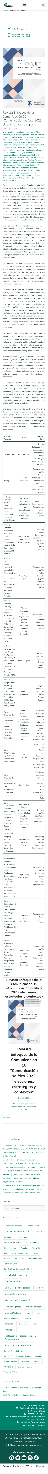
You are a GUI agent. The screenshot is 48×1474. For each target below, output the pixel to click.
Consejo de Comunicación (17, 1231)
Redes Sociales (24, 170)
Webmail (30, 1466)
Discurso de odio (9, 142)
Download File (24, 1103)
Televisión (37, 1361)
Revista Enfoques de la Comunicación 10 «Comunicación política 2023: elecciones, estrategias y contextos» (22, 120)
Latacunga (7, 155)
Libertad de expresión (21, 155)
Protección (10, 1329)
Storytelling (26, 175)
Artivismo (6, 135)
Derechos (23, 1237)
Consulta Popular (37, 135)
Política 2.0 (34, 165)
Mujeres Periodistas (11, 1318)
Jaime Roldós (31, 152)
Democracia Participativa (29, 140)
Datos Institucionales (13, 1466)
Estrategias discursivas (22, 147)
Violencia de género (24, 1367)
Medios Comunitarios (15, 1294)
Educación (36, 1248)
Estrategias (7, 147)
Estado (35, 1253)
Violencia (8, 1367)
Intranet (41, 1466)
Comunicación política (20, 135)
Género (7, 1258)
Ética (34, 147)
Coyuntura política (10, 137)
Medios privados (34, 1306)
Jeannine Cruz (10, 1264)
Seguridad (25, 1361)
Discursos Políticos (25, 142)
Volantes (22, 178)
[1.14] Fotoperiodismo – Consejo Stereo (19, 1395)
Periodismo (9, 1324)
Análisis (37, 132)
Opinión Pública (27, 160)
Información (19, 1258)
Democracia (39, 137)
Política (26, 165)
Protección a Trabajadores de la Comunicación (20, 1337)
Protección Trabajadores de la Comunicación (22, 1356)
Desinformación (32, 1242)
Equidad (40, 145)
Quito (14, 170)
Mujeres (34, 157)
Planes (20, 165)
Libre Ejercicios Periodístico (17, 1287)
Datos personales (25, 137)
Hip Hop (25, 150)
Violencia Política (10, 1372)
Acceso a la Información (13, 1226)
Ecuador (36, 142)
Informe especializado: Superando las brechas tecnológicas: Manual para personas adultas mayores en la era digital (21, 1178)
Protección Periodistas (13, 1351)
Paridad (38, 160)
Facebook (6, 150)
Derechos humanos (13, 1242)
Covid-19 (38, 1231)
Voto (28, 178)
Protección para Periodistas (18, 1345)
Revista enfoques (10, 132)
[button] (24, 5)
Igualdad (32, 150)
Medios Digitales (13, 1306)
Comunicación (33, 1225)
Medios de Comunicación (18, 1300)
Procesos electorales (11, 168)
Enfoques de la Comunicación (24, 145)
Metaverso (19, 157)
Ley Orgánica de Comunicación (17, 1269)
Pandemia (27, 1318)
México (27, 157)
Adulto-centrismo (25, 132)
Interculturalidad (35, 1258)
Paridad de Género (10, 162)
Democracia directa (11, 140)
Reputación (24, 173)
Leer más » (7, 1117)
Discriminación (10, 1248)
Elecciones (7, 145)
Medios (39, 1287)
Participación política (27, 162)
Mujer (27, 1313)
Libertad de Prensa (14, 1281)
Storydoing (16, 175)
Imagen (22, 152)
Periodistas (23, 1324)
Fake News (16, 150)
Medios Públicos (13, 1313)
